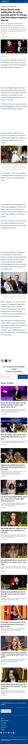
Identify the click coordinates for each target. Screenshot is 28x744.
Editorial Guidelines (5, 720)
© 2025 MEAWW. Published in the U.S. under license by (12, 703)
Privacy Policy (3, 722)
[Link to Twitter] (6, 732)
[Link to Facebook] (1, 732)
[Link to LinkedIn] (14, 733)
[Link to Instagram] (3, 732)
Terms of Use (3, 727)
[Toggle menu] (25, 1)
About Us (2, 718)
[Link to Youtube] (8, 732)
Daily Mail (10, 106)
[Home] (5, 1)
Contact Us (3, 729)
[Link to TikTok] (11, 733)
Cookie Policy (3, 725)
